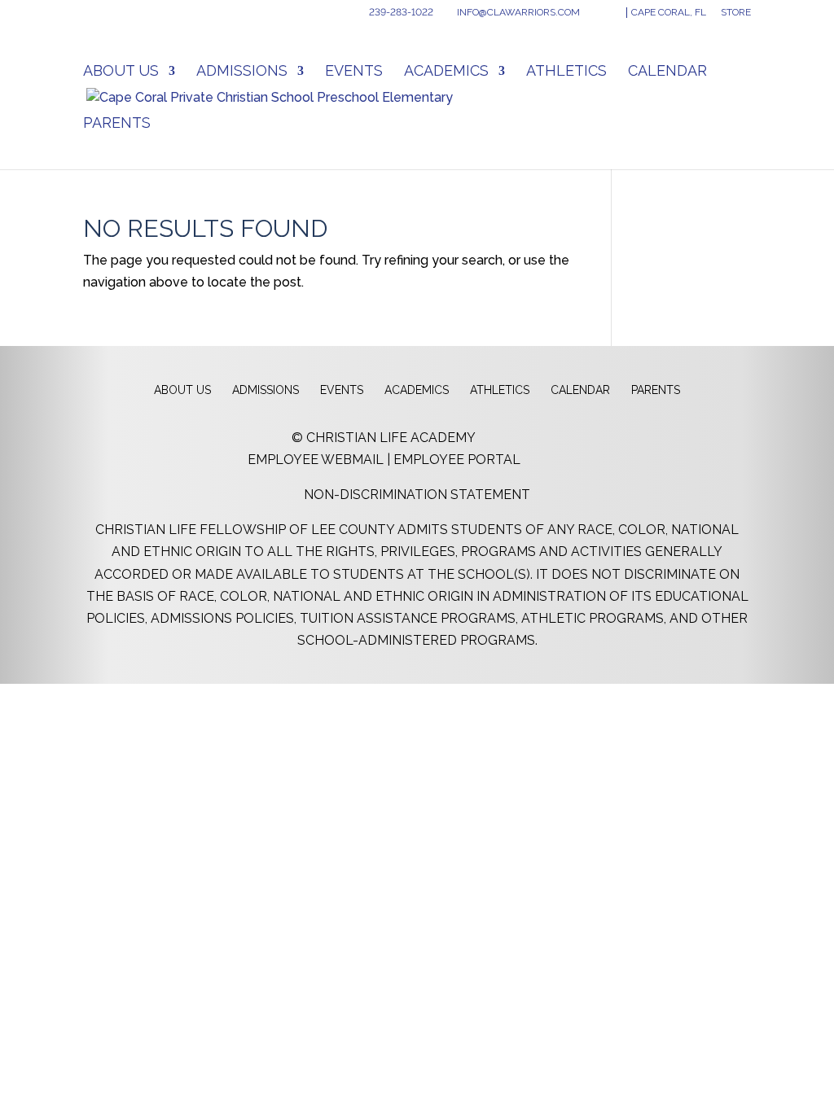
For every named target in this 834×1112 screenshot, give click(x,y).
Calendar (667, 72)
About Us (121, 72)
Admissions (242, 72)
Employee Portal (456, 459)
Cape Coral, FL (668, 12)
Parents (117, 124)
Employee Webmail (316, 459)
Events (354, 72)
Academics (446, 72)
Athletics (566, 72)
